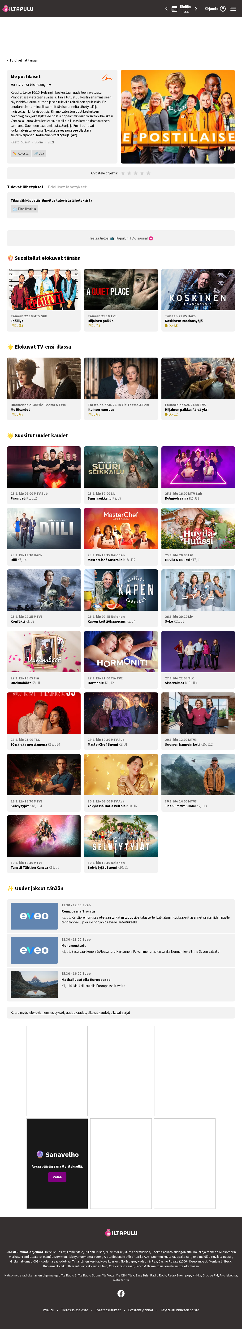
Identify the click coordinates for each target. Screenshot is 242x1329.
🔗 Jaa (39, 153)
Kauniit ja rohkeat (205, 1252)
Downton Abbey (65, 1256)
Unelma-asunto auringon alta (172, 1252)
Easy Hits (142, 1275)
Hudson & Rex (147, 1261)
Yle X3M (121, 1275)
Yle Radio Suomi (89, 1275)
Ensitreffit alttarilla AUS (133, 1256)
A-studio (110, 1256)
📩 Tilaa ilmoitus (24, 209)
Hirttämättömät (21, 1261)
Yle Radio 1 (69, 1275)
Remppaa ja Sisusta (78, 911)
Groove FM (210, 1275)
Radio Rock (158, 1275)
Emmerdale (75, 1252)
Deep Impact (198, 1261)
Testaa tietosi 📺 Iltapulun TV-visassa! (119, 238)
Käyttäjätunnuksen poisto (180, 1310)
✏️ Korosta (20, 153)
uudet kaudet (76, 1012)
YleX (131, 1275)
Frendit (26, 1256)
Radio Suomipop (179, 1275)
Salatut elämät (42, 1256)
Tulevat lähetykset (25, 187)
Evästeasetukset (108, 1310)
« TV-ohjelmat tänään (22, 60)
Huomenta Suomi (90, 1256)
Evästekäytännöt (140, 1310)
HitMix (197, 1275)
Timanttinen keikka (85, 1261)
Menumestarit (73, 945)
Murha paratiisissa (137, 1252)
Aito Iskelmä (228, 1275)
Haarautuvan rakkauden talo (87, 1266)
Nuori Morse (114, 1252)
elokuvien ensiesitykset (46, 1012)
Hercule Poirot (55, 1252)
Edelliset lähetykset (67, 187)
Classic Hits (121, 1279)
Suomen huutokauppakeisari (171, 1256)
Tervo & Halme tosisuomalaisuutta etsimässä (167, 1266)
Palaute (48, 1310)
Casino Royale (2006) (173, 1261)
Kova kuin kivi (109, 1261)
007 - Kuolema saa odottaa (52, 1261)
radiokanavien (32, 1275)
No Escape (128, 1261)
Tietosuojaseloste (74, 1310)
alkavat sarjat (120, 1012)
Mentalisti (216, 1261)
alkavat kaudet (98, 1012)
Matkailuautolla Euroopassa (86, 979)
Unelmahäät (201, 1256)
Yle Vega (108, 1275)
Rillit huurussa (94, 1252)
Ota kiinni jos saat (121, 1266)
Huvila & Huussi (221, 1256)
